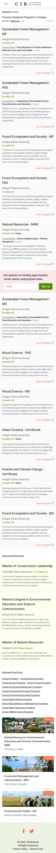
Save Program (43, 73)
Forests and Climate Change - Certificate (23, 472)
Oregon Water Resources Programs (18, 708)
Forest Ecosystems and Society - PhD (25, 180)
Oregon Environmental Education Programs (22, 687)
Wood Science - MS (16, 391)
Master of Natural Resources (22, 642)
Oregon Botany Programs (14, 683)
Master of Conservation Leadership (27, 566)
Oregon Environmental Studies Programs (21, 695)
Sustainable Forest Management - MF (26, 31)
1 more (37, 50)
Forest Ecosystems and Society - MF (28, 136)
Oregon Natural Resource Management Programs (25, 703)
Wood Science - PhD (16, 353)
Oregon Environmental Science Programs (21, 691)
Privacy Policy (20, 849)
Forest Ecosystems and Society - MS (28, 513)
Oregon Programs (10, 679)
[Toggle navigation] (6, 4)
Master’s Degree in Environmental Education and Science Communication (26, 604)
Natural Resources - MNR (20, 224)
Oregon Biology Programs (32, 679)
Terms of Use (36, 849)
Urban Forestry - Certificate (21, 430)
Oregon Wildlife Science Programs (17, 712)
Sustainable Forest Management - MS (26, 301)
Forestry (6, 12)
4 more (36, 104)
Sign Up (45, 286)
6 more (18, 241)
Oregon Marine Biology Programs (17, 699)
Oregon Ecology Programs (39, 683)
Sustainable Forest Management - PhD (26, 85)
